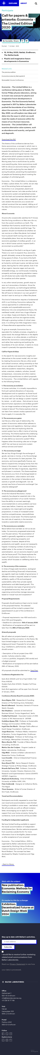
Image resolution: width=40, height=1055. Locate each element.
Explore (13, 3)
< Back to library (8, 864)
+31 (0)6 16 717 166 (8, 1000)
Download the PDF (9, 139)
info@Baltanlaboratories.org (11, 998)
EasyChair (34, 670)
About (23, 3)
